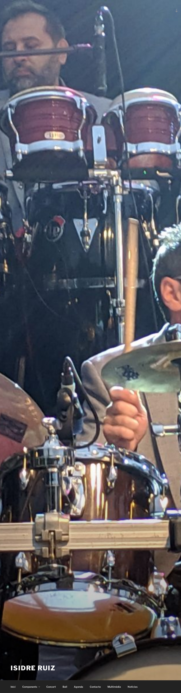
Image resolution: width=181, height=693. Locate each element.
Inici (13, 686)
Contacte (95, 686)
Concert (51, 686)
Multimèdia (114, 686)
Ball (65, 686)
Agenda (78, 686)
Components (29, 686)
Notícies (133, 686)
